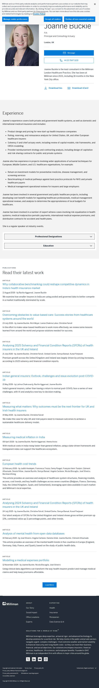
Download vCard (80, 88)
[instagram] (46, 659)
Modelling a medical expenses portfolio (26, 560)
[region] (49, 12)
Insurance (54, 612)
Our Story (30, 608)
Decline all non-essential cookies (79, 19)
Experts (29, 622)
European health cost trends (19, 464)
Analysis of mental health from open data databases (33, 533)
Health (52, 608)
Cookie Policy (39, 14)
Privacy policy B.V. (39, 668)
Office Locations (32, 617)
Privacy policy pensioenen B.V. (10, 673)
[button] (28, 659)
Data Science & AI (57, 622)
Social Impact (31, 612)
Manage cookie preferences (15, 19)
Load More (49, 585)
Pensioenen (54, 617)
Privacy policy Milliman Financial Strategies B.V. (15, 670)
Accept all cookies (53, 19)
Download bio (55, 88)
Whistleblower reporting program (30, 673)
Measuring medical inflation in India (24, 437)
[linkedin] (34, 659)
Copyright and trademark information (12, 668)
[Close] (95, 4)
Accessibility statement (9, 676)
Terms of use (28, 668)
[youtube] (40, 659)
